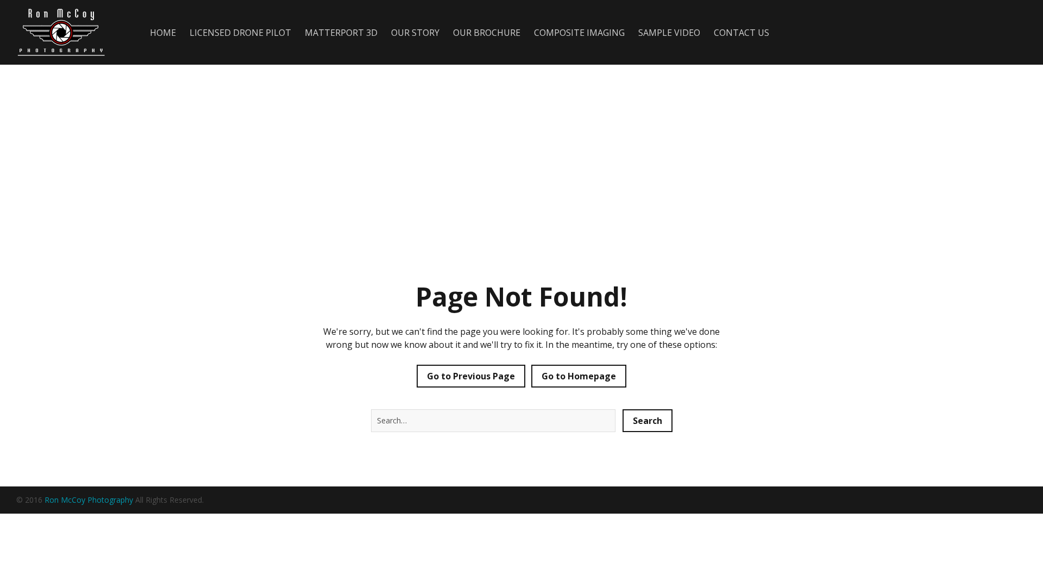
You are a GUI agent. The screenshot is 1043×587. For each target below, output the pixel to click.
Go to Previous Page (471, 376)
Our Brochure (486, 33)
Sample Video (669, 33)
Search (647, 421)
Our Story (415, 33)
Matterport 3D (341, 33)
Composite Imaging (579, 33)
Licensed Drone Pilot (240, 33)
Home (163, 33)
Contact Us (741, 33)
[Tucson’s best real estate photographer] (66, 32)
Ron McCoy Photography (89, 500)
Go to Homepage (579, 376)
